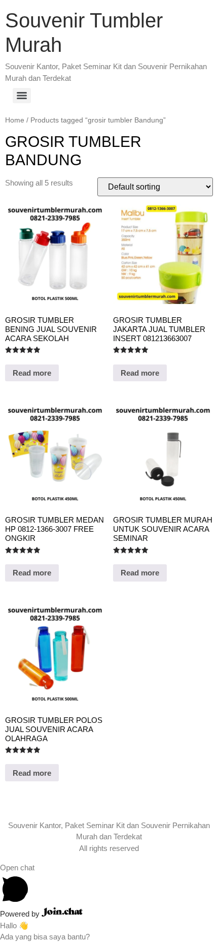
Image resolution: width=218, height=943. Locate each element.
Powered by (21, 913)
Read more (32, 373)
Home (14, 120)
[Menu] (22, 95)
